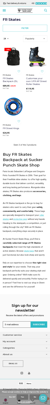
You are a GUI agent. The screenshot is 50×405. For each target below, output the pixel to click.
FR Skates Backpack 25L (10, 80)
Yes (22, 397)
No (35, 397)
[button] (4, 10)
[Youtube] (29, 373)
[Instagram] (22, 373)
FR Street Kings (11, 128)
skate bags (29, 251)
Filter (25, 28)
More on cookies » (25, 402)
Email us (13, 363)
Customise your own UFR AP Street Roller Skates (36, 81)
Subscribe (39, 324)
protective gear (20, 219)
